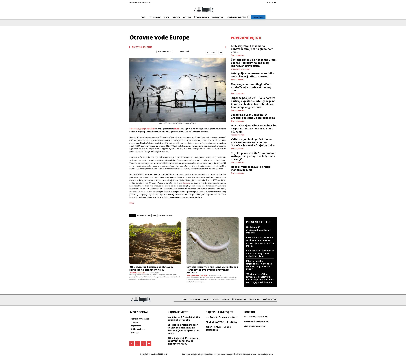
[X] (272, 2)
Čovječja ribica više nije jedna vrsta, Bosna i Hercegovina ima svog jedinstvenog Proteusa (253, 62)
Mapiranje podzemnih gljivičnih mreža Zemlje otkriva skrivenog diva (251, 87)
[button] (247, 17)
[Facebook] (267, 2)
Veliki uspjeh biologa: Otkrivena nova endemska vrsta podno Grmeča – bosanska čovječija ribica (253, 142)
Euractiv (186, 183)
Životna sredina (142, 47)
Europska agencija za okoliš (142, 129)
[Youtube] (275, 2)
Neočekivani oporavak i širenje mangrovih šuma (250, 168)
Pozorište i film (237, 135)
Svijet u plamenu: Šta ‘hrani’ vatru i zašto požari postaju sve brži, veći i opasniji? (253, 156)
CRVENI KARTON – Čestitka (221, 322)
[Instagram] (269, 2)
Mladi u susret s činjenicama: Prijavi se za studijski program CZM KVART (259, 265)
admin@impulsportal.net (254, 326)
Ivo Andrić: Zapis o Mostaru (221, 317)
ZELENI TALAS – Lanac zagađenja (218, 328)
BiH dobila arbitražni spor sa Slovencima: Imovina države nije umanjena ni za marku (260, 241)
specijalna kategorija (240, 69)
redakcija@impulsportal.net (256, 316)
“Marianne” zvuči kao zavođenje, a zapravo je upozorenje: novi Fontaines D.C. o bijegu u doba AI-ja (260, 278)
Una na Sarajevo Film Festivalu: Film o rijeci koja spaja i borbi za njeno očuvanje (253, 128)
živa (154, 215)
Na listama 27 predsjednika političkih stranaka (258, 230)
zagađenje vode (144, 215)
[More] (221, 52)
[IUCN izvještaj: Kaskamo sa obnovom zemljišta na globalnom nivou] (155, 240)
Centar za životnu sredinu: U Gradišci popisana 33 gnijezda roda (253, 116)
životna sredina (165, 215)
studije (177, 129)
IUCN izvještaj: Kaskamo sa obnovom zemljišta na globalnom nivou (252, 49)
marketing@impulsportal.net (256, 321)
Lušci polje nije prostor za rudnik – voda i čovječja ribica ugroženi (252, 75)
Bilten (131, 203)
